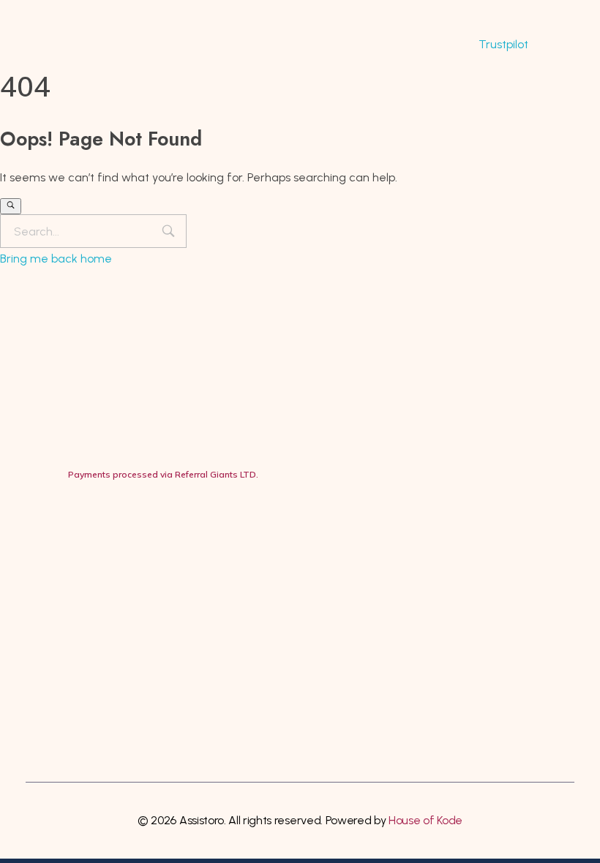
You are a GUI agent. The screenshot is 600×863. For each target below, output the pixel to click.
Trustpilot (503, 44)
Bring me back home (56, 258)
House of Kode (425, 820)
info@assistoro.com (132, 575)
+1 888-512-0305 (128, 546)
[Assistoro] (94, 45)
